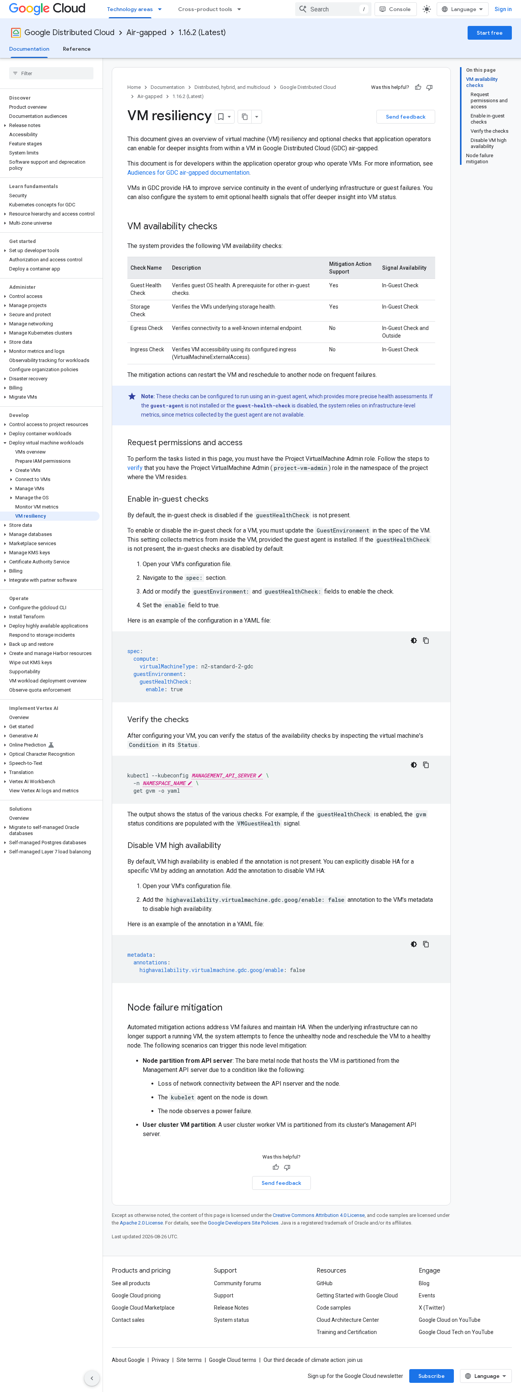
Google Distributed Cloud (69, 32)
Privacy (160, 1360)
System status (231, 1320)
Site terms (189, 1360)
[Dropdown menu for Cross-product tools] (241, 9)
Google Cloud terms (232, 1360)
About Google (128, 1360)
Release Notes (231, 1308)
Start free (490, 32)
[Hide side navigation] (92, 1378)
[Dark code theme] (414, 640)
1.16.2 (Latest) (202, 32)
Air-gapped (146, 32)
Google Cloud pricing (136, 1295)
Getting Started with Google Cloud (357, 1295)
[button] (50, 125)
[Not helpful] (429, 87)
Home (134, 87)
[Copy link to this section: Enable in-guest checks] (216, 499)
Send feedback (406, 116)
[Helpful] (418, 87)
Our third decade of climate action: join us (313, 1360)
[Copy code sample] (426, 640)
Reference (77, 48)
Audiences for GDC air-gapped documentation (188, 172)
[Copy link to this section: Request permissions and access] (250, 443)
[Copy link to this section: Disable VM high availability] (228, 846)
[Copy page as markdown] (245, 116)
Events (427, 1295)
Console (400, 9)
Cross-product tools (205, 9)
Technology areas (130, 9)
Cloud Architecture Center (348, 1320)
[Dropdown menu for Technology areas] (162, 9)
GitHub (325, 1283)
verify (135, 468)
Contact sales (128, 1320)
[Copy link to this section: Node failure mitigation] (230, 1008)
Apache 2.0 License (141, 1223)
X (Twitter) (432, 1308)
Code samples (334, 1308)
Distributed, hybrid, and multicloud (232, 87)
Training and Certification (347, 1332)
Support (223, 1295)
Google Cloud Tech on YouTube (456, 1332)
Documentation (29, 48)
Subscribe (431, 1376)
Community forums (237, 1283)
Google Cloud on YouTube (450, 1320)
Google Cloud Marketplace (143, 1308)
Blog (424, 1283)
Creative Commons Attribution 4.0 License (319, 1215)
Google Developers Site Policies (243, 1223)
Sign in (503, 9)
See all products (131, 1283)
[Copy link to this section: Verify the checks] (196, 720)
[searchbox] (51, 73)
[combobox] (333, 9)
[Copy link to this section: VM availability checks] (225, 227)
